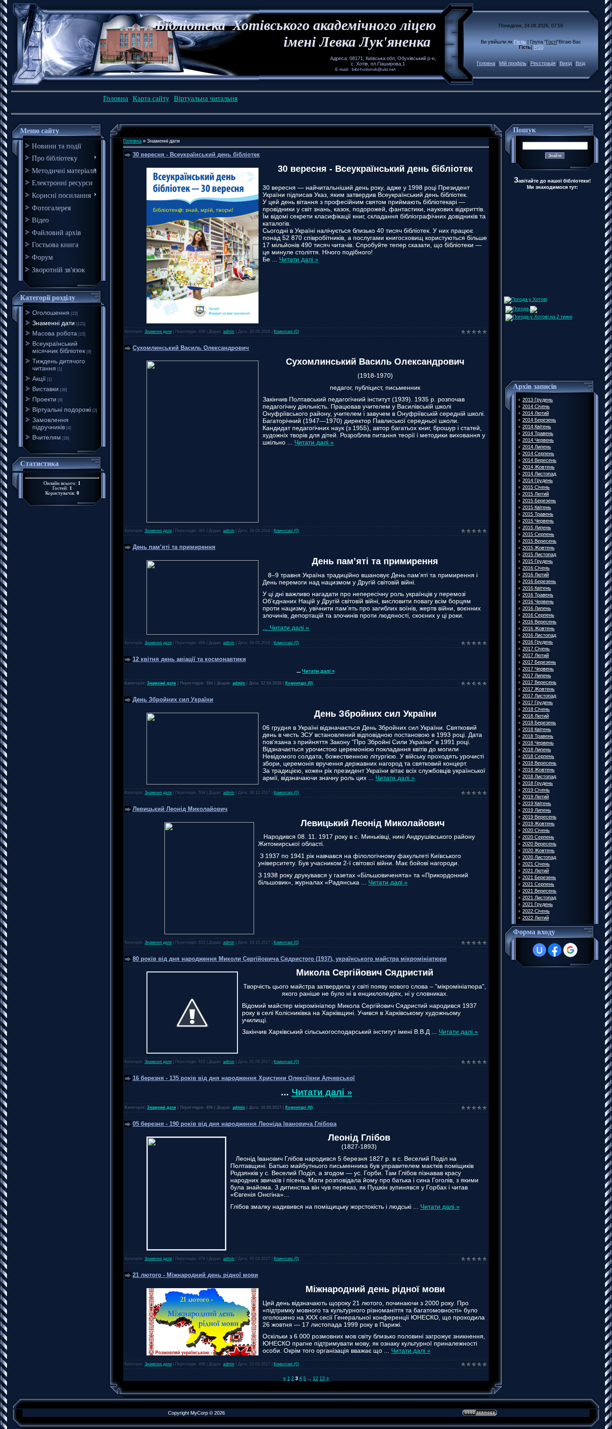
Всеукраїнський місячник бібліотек (58, 347)
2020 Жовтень (538, 850)
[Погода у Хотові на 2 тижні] (538, 315)
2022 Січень (536, 911)
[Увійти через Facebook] (554, 950)
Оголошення (50, 312)
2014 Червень (538, 440)
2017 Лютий (535, 655)
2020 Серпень (538, 837)
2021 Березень (539, 877)
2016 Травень (537, 594)
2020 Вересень (539, 843)
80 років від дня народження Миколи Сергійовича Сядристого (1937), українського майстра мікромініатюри (290, 958)
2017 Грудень (537, 702)
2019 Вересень (539, 816)
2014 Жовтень (538, 467)
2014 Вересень (539, 460)
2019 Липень (536, 810)
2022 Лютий (535, 917)
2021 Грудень (537, 904)
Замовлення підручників (50, 423)
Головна (486, 63)
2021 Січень (536, 864)
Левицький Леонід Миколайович (180, 809)
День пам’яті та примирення (174, 547)
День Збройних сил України (173, 699)
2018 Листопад (539, 776)
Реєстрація (543, 63)
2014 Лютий (535, 413)
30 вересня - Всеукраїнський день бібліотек (196, 154)
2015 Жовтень (538, 547)
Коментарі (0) (286, 331)
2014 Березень (539, 420)
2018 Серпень (538, 756)
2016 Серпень (538, 615)
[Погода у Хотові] (525, 299)
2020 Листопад (539, 857)
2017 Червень (538, 668)
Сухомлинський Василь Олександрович (191, 347)
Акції (39, 378)
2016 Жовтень (538, 628)
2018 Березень (539, 722)
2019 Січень (536, 790)
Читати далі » (299, 259)
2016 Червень (538, 601)
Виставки (45, 388)
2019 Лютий (535, 796)
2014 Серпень (538, 453)
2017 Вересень (539, 682)
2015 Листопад (539, 554)
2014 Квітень (536, 426)
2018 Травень (537, 736)
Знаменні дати (53, 323)
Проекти (44, 399)
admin (228, 331)
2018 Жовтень (538, 769)
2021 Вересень (539, 890)
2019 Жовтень (538, 823)
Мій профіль (512, 63)
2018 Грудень (537, 783)
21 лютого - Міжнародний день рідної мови (195, 1275)
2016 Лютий (535, 574)
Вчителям (46, 437)
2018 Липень (536, 749)
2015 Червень (538, 520)
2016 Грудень (537, 642)
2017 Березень (539, 662)
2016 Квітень (536, 588)
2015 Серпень (538, 534)
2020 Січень (536, 830)
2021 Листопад (539, 897)
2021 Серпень (538, 884)
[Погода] (521, 307)
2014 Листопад (539, 473)
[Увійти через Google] (570, 950)
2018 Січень (536, 709)
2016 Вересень (539, 621)
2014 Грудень (537, 480)
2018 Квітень (536, 729)
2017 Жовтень (538, 689)
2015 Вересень (539, 541)
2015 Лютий (535, 494)
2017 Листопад (539, 695)
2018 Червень (538, 742)
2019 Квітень (536, 803)
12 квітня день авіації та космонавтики (189, 659)
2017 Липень (536, 675)
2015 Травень (537, 514)
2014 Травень (537, 433)
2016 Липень (536, 608)
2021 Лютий (535, 870)
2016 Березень (539, 581)
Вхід (580, 63)
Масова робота (54, 333)
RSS (538, 47)
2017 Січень (536, 648)
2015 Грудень (537, 561)
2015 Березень (539, 500)
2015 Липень (536, 527)
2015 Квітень (536, 507)
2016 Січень (536, 568)
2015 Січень (536, 487)
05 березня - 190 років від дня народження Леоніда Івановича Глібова (234, 1123)
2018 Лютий (535, 716)
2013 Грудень (537, 399)
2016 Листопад (539, 635)
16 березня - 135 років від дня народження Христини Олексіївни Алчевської (244, 1078)
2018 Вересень (539, 763)
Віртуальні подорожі (61, 409)
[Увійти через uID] (539, 950)
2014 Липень (536, 446)
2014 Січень (536, 406)
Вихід (566, 63)
